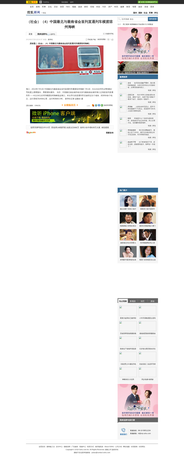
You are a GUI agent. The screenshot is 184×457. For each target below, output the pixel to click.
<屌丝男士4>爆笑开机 (128, 364)
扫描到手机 (109, 34)
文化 (50, 7)
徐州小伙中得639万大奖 (90, 127)
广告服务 (75, 447)
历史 (56, 7)
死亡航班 (126, 24)
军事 (44, 7)
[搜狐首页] (32, 2)
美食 (146, 7)
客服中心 (82, 447)
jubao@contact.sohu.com (101, 453)
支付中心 (59, 447)
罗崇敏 (130, 107)
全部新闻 (134, 447)
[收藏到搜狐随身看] (102, 105)
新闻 (38, 7)
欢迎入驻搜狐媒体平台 (149, 2)
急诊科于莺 (132, 142)
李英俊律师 (132, 130)
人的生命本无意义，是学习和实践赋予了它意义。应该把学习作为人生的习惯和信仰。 (141, 109)
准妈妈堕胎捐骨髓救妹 (147, 333)
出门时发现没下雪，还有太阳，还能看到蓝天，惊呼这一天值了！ (141, 144)
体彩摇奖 (105, 127)
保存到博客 (102, 39)
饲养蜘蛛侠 (134, 24)
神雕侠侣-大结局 (128, 379)
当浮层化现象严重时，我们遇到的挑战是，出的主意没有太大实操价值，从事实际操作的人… (141, 85)
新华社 (50, 39)
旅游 (140, 7)
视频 (74, 7)
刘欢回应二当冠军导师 (147, 364)
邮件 (72, 2)
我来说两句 (46, 34)
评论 (156, 13)
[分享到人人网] (99, 105)
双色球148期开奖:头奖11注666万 (65, 127)
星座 (152, 7)
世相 (92, 7)
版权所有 (115, 450)
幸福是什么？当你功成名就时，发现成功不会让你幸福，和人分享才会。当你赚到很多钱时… (141, 120)
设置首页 (42, 447)
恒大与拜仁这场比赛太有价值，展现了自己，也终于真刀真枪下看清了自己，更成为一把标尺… (141, 97)
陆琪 (129, 118)
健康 (122, 7)
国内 (135, 13)
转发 (149, 90)
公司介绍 (118, 447)
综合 (44, 13)
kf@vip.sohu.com (144, 433)
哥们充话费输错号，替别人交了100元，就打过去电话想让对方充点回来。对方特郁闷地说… (141, 132)
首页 (32, 7)
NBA (68, 7)
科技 (98, 7)
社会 (145, 13)
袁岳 (129, 83)
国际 (140, 13)
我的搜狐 (64, 2)
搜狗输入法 (51, 447)
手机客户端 (92, 39)
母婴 (134, 7)
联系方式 (90, 447)
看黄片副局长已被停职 (128, 318)
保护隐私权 (99, 447)
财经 (86, 7)
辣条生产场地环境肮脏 (128, 349)
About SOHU (109, 447)
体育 (62, 7)
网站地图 (126, 447)
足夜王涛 (131, 95)
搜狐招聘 (67, 447)
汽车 (104, 7)
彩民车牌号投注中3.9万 (40, 127)
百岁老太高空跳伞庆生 (147, 349)
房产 (110, 7)
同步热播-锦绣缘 (147, 379)
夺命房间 (141, 24)
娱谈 (80, 7)
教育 (128, 7)
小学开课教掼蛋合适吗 (147, 318)
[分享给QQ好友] (96, 105)
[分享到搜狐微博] (93, 105)
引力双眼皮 (149, 24)
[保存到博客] (108, 105)
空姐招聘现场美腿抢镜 (128, 333)
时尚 (116, 7)
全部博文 (142, 447)
